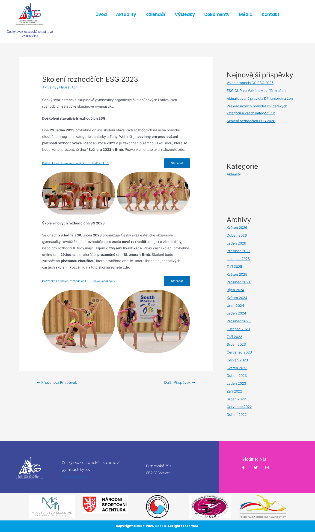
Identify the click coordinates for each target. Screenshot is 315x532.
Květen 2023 (237, 368)
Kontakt (270, 14)
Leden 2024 (236, 313)
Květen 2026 (237, 227)
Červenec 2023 (239, 352)
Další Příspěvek (179, 382)
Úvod (101, 14)
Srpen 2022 (236, 399)
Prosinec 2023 (239, 321)
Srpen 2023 (236, 344)
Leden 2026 (236, 243)
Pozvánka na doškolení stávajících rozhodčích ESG (75, 163)
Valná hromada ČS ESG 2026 (250, 83)
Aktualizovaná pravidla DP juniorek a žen (260, 98)
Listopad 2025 (238, 259)
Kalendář (156, 14)
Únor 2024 (235, 305)
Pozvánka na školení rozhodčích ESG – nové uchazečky (78, 281)
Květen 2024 (237, 298)
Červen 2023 (237, 360)
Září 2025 (234, 266)
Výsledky (185, 14)
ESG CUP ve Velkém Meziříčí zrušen (256, 90)
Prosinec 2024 (239, 282)
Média (246, 14)
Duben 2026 (237, 235)
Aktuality (126, 14)
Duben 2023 (237, 375)
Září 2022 (234, 391)
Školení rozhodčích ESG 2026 (251, 121)
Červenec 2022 (239, 407)
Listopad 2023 (238, 329)
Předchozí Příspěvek (57, 382)
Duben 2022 (237, 414)
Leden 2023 (236, 383)
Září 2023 (234, 337)
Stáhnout (177, 163)
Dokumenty (217, 14)
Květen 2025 (237, 274)
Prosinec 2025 (238, 251)
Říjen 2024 (235, 290)
